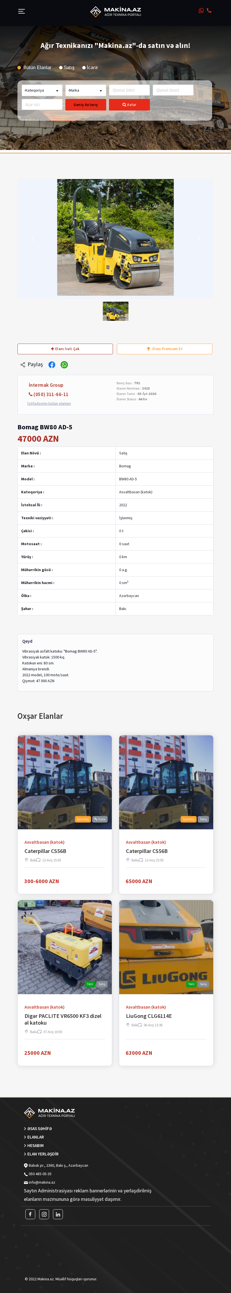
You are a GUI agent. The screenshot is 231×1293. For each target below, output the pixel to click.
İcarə (92, 67)
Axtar (131, 104)
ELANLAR (35, 1137)
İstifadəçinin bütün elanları (49, 403)
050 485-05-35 (40, 1173)
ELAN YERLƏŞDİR (43, 1154)
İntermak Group (46, 385)
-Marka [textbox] (73, 90)
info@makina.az (42, 1182)
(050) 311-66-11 (51, 394)
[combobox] (42, 90)
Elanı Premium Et (167, 348)
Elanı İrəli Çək (67, 348)
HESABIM (35, 1145)
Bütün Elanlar (37, 67)
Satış (69, 67)
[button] (32, 239)
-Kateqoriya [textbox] (34, 90)
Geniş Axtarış (86, 104)
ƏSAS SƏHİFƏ (39, 1128)
